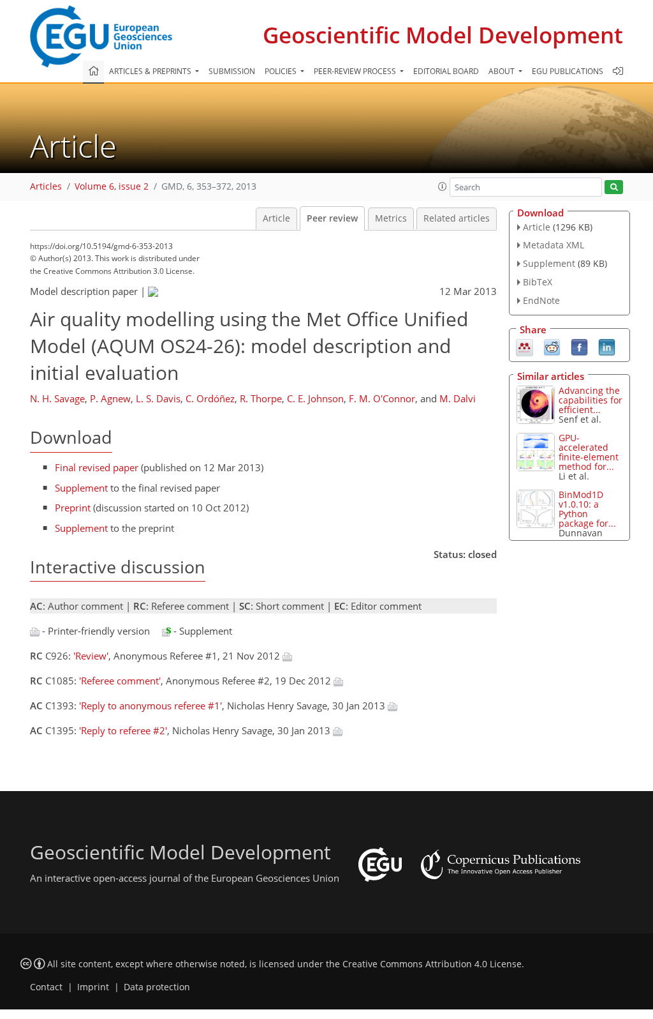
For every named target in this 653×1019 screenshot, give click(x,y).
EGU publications (567, 71)
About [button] (502, 71)
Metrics (391, 218)
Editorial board (446, 71)
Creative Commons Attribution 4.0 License (432, 964)
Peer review (332, 218)
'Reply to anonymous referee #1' (150, 705)
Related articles (456, 218)
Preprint (73, 507)
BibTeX (537, 282)
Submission (232, 71)
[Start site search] (614, 187)
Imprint (93, 987)
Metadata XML (553, 245)
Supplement (81, 487)
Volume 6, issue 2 (112, 186)
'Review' (90, 655)
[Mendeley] (524, 346)
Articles (46, 186)
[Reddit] (552, 346)
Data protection (157, 987)
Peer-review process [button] (356, 71)
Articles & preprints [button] (151, 71)
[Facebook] (579, 346)
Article (276, 218)
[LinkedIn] (606, 346)
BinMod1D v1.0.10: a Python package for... (587, 508)
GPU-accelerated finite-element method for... (589, 452)
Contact (46, 987)
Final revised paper (96, 467)
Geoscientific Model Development (443, 35)
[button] (442, 186)
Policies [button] (281, 71)
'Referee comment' (120, 680)
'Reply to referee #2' (123, 730)
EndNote (541, 300)
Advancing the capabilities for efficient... (590, 400)
